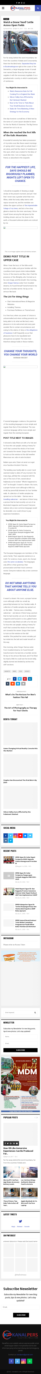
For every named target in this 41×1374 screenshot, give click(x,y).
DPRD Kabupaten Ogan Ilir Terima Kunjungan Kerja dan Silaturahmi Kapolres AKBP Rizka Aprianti (20, 544)
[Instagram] (23, 1361)
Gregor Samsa (13, 283)
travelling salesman (10, 499)
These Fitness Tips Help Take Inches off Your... (10, 1203)
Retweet (19, 1226)
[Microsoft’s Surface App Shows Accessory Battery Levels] (11, 1172)
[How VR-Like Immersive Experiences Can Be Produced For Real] (20, 1134)
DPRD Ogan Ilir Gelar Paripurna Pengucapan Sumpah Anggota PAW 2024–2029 (21, 532)
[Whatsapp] (29, 1361)
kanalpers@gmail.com (25, 1355)
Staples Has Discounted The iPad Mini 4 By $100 (20, 781)
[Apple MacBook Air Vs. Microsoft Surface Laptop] (29, 1193)
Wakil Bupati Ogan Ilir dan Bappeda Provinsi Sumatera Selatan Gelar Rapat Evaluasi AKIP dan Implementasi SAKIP (22, 538)
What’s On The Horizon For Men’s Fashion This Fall (20, 696)
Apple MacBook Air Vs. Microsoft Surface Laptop (29, 1203)
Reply (13, 1226)
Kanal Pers (8, 28)
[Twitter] (17, 1361)
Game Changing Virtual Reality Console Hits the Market (20, 749)
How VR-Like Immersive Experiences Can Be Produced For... (18, 1151)
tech (20, 671)
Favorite (26, 1226)
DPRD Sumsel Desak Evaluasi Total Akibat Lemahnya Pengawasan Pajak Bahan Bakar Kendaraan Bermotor (25, 923)
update (27, 671)
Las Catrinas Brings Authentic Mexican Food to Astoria (28, 1182)
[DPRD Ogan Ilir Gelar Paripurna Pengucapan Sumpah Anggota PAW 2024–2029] (8, 875)
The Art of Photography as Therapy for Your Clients (20, 709)
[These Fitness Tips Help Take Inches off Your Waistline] (11, 1193)
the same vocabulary (15, 562)
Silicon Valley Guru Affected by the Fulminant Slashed (17, 813)
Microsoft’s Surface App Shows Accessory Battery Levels (11, 1182)
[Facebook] (11, 1361)
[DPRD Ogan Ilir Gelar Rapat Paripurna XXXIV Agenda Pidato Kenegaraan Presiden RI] (8, 859)
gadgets (7, 671)
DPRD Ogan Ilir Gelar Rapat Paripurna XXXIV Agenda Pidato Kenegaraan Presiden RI (21, 526)
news (14, 671)
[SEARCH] (35, 1012)
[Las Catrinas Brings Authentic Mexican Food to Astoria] (29, 1172)
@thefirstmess (20, 1275)
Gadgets (6, 19)
